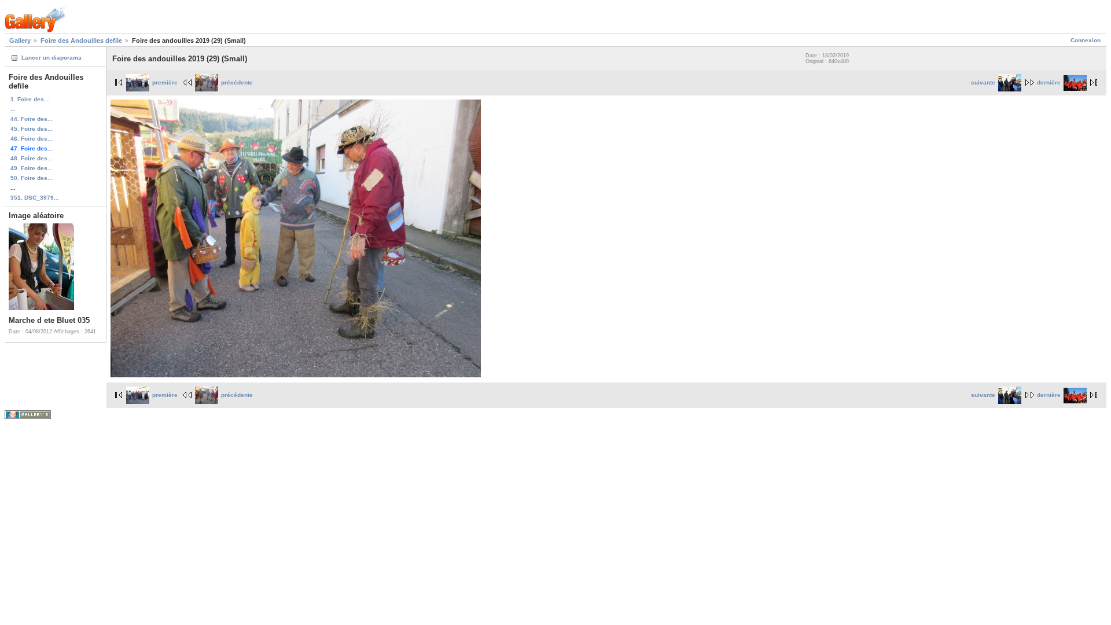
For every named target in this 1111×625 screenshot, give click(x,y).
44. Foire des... (31, 119)
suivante (983, 82)
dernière (1049, 82)
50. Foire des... (31, 178)
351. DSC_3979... (34, 197)
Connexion (1085, 40)
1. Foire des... (29, 99)
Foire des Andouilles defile (81, 40)
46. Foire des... (31, 138)
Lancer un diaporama (51, 57)
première (165, 82)
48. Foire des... (31, 158)
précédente (237, 82)
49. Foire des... (31, 168)
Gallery (20, 40)
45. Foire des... (31, 129)
